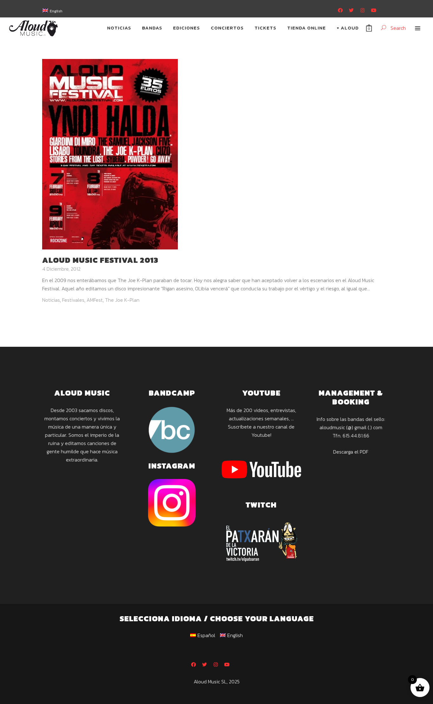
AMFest (95, 300)
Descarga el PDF (350, 451)
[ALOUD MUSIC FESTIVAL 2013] (110, 153)
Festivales (73, 300)
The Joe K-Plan (122, 300)
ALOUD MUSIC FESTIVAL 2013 (100, 260)
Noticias (51, 300)
